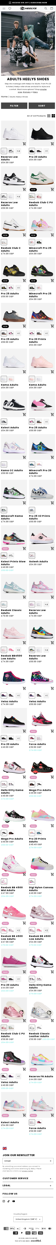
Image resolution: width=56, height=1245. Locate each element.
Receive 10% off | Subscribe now (29, 2)
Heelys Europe (31, 1238)
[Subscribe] (50, 1161)
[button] (4, 8)
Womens (27, 92)
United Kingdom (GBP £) (26, 1219)
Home (4, 96)
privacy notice (27, 1171)
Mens (35, 92)
